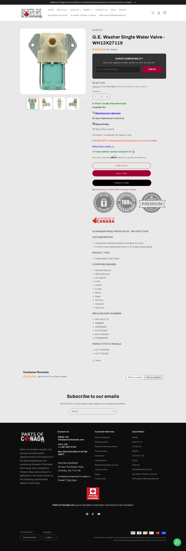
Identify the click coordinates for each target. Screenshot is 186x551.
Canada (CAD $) (29, 537)
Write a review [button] (135, 377)
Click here (71, 480)
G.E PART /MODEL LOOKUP (144, 474)
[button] (75, 10)
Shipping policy (101, 442)
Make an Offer (122, 183)
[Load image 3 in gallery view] (59, 103)
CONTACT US (138, 456)
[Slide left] (23, 103)
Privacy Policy (101, 451)
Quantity (96, 91)
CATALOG (136, 447)
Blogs (97, 474)
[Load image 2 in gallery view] (46, 103)
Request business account (106, 465)
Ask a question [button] (154, 377)
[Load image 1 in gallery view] (32, 103)
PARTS (135, 451)
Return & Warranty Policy (106, 447)
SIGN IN (135, 465)
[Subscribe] (114, 411)
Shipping (96, 87)
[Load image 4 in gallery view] (73, 103)
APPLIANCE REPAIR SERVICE (145, 479)
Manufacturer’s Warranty (108, 113)
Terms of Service (102, 437)
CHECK (152, 69)
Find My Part (100, 479)
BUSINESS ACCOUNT (142, 470)
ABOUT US (137, 442)
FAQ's (135, 460)
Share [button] (98, 360)
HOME (135, 437)
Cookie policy (101, 460)
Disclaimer (99, 456)
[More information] (133, 152)
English (49, 537)
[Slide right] (83, 103)
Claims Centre (101, 470)
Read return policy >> (103, 146)
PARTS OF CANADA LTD (107, 537)
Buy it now (121, 173)
